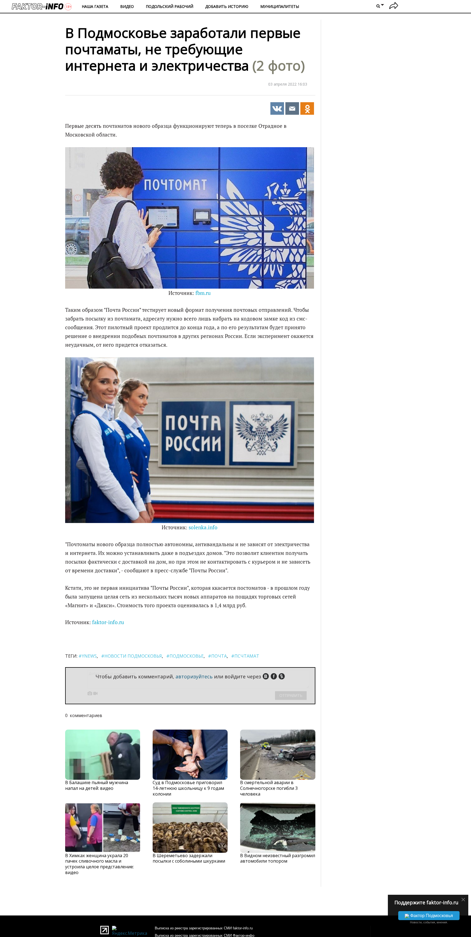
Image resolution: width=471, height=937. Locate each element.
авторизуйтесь (194, 676)
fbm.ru (203, 293)
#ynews (87, 656)
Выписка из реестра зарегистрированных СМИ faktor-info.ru (204, 928)
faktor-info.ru (108, 622)
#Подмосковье (185, 656)
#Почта (217, 656)
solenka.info (203, 527)
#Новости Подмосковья (131, 656)
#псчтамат (245, 656)
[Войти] (394, 6)
